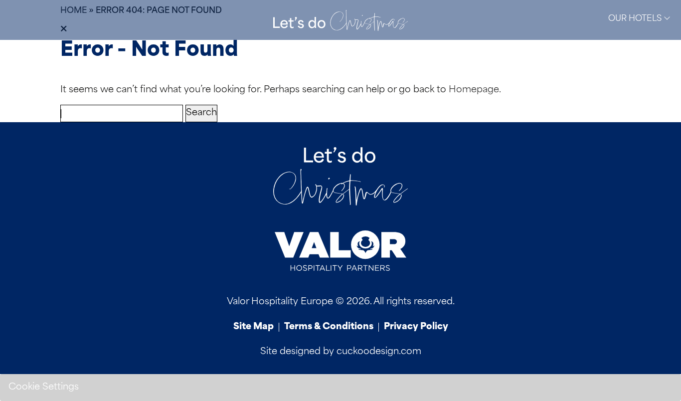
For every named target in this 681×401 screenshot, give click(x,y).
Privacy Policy (416, 327)
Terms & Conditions (328, 327)
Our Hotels (636, 19)
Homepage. (475, 90)
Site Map (253, 327)
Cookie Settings (43, 387)
